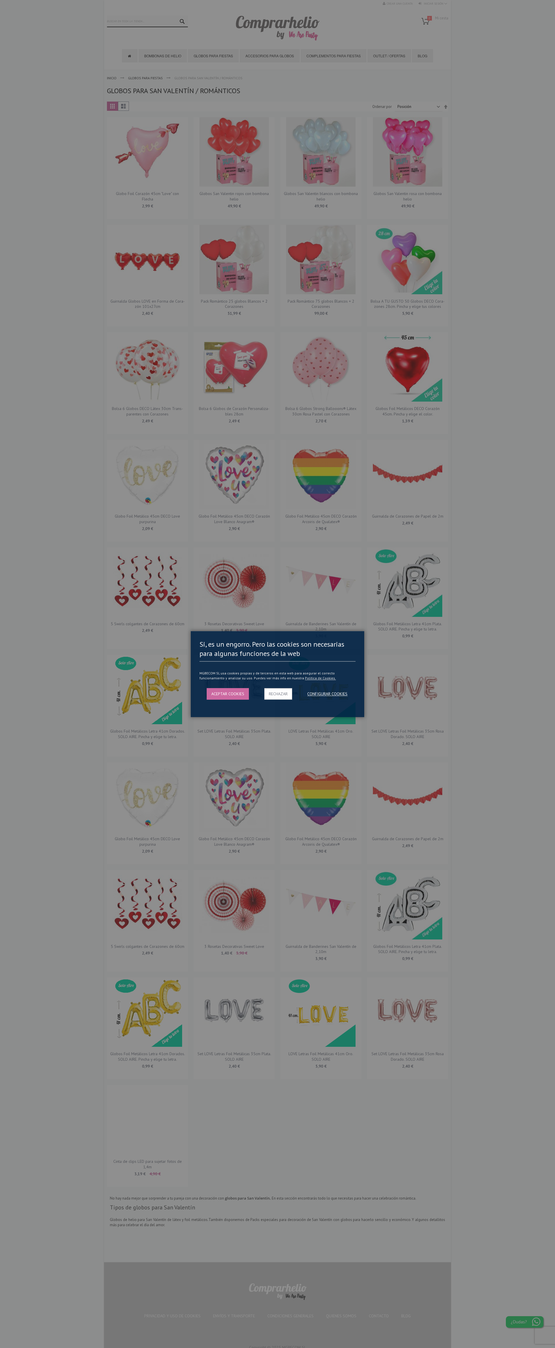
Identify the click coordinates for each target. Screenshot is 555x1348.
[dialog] (277, 674)
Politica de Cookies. (320, 678)
